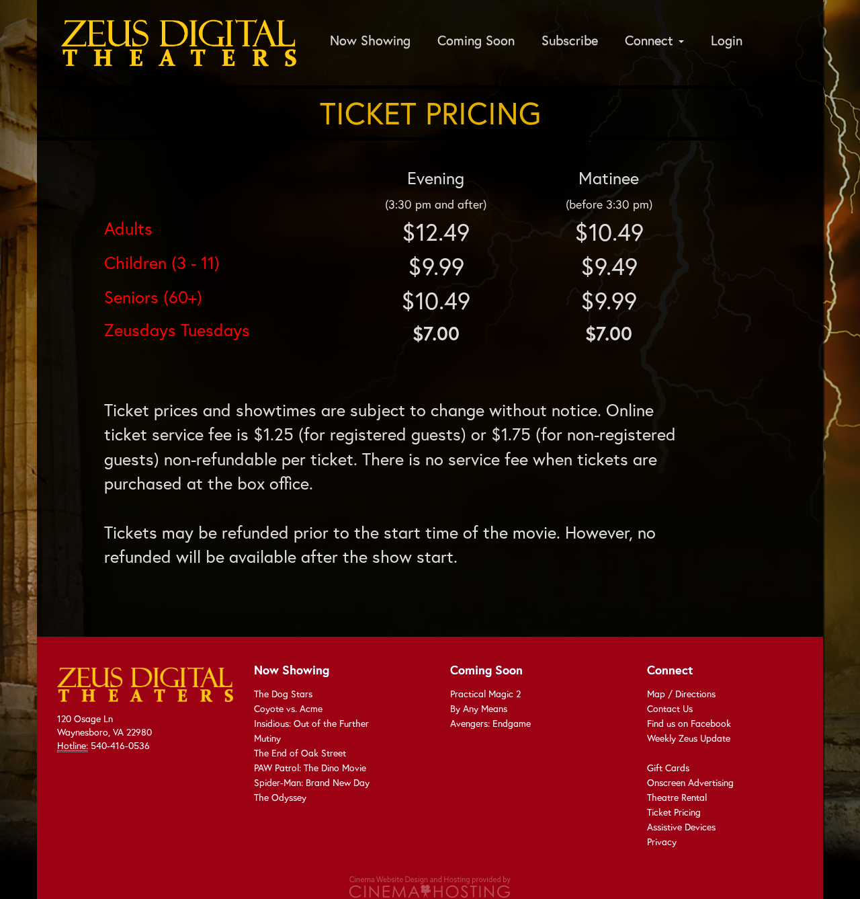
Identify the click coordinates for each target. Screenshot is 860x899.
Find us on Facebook (689, 723)
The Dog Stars (283, 693)
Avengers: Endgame (490, 723)
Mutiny (267, 738)
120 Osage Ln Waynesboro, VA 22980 (104, 725)
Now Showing (370, 40)
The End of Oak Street (300, 752)
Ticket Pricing (674, 812)
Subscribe (570, 40)
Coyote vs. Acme (288, 708)
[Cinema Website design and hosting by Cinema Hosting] (430, 885)
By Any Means (478, 708)
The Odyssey (280, 797)
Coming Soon (476, 40)
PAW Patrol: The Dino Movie (310, 767)
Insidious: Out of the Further (311, 723)
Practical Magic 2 (485, 693)
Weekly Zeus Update (688, 738)
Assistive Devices (681, 826)
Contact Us (670, 708)
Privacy (662, 841)
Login (726, 40)
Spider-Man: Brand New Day (312, 782)
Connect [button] (651, 40)
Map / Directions (681, 693)
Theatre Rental (677, 797)
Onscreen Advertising (690, 782)
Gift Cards (668, 767)
